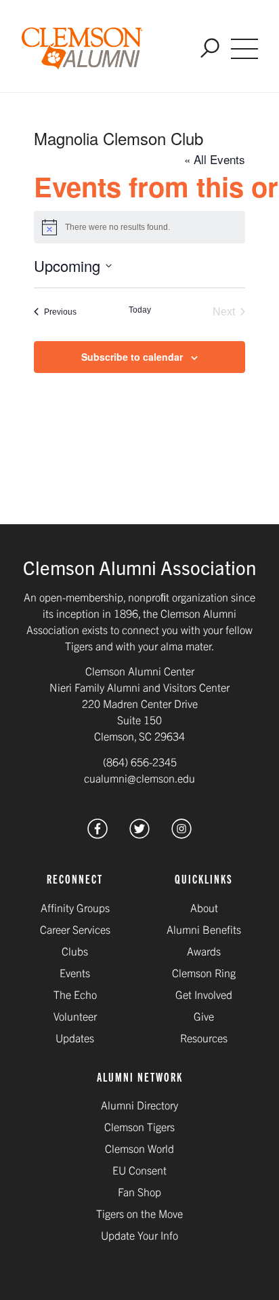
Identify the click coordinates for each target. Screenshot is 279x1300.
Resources (204, 1037)
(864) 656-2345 (140, 761)
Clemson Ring (204, 972)
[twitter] (139, 834)
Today (140, 310)
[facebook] (97, 834)
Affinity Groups (75, 907)
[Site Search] (210, 49)
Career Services (75, 929)
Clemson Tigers (139, 1126)
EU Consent (139, 1170)
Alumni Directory (139, 1104)
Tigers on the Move (139, 1213)
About (204, 907)
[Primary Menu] (244, 49)
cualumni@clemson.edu (139, 778)
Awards (204, 951)
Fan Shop (139, 1191)
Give (204, 1016)
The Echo (75, 994)
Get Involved (203, 994)
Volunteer (75, 1016)
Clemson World (139, 1148)
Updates (75, 1037)
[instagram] (181, 834)
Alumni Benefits (204, 929)
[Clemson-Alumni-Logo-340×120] (82, 49)
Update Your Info (139, 1235)
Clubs (75, 951)
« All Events (214, 159)
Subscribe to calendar (132, 356)
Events (75, 972)
